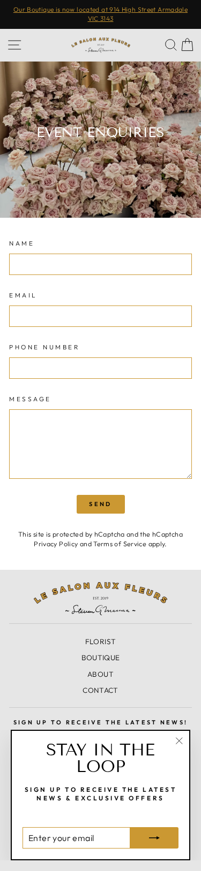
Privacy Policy (56, 543)
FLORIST (100, 641)
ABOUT (100, 674)
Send (100, 504)
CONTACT (100, 690)
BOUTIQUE (100, 657)
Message (30, 399)
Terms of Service (119, 543)
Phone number (44, 347)
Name (21, 243)
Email (23, 295)
